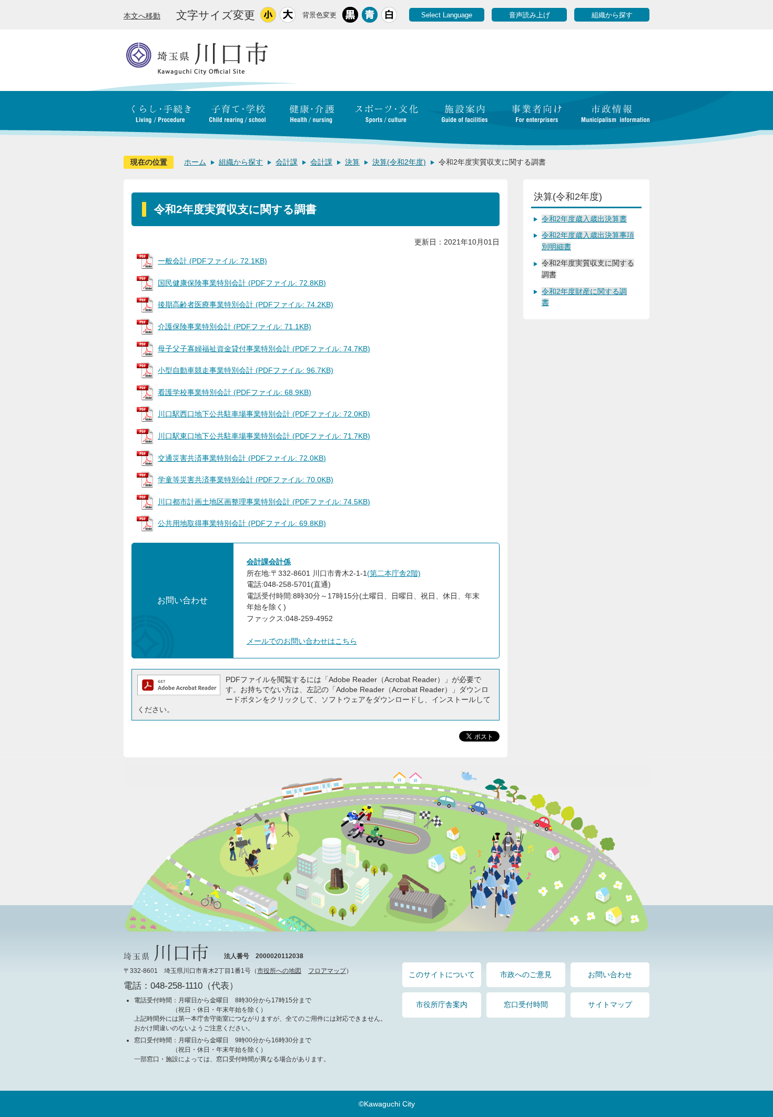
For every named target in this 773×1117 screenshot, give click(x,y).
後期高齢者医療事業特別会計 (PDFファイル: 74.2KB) (245, 304)
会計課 (287, 162)
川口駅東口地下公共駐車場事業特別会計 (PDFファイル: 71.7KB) (264, 436)
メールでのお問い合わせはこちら (302, 641)
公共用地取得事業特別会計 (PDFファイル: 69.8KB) (242, 523)
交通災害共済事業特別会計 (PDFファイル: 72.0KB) (242, 458)
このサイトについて (442, 974)
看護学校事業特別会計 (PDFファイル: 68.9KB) (234, 392)
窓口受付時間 (526, 1004)
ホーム (195, 162)
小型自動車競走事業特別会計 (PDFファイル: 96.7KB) (245, 370)
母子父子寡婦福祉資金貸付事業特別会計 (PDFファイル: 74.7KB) (264, 348)
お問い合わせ (610, 974)
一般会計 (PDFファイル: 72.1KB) (212, 261)
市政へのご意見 (526, 974)
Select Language (446, 15)
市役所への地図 (279, 970)
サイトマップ (610, 1004)
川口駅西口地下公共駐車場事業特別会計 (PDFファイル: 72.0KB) (264, 414)
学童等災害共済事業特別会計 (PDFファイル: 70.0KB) (245, 479)
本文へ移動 (142, 16)
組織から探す (612, 15)
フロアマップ (327, 970)
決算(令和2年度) (399, 162)
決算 (352, 162)
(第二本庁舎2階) (394, 573)
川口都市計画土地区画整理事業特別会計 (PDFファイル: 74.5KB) (264, 501)
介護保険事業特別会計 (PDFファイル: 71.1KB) (234, 326)
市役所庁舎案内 (441, 1004)
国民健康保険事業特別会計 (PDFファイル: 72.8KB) (242, 283)
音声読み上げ (529, 15)
